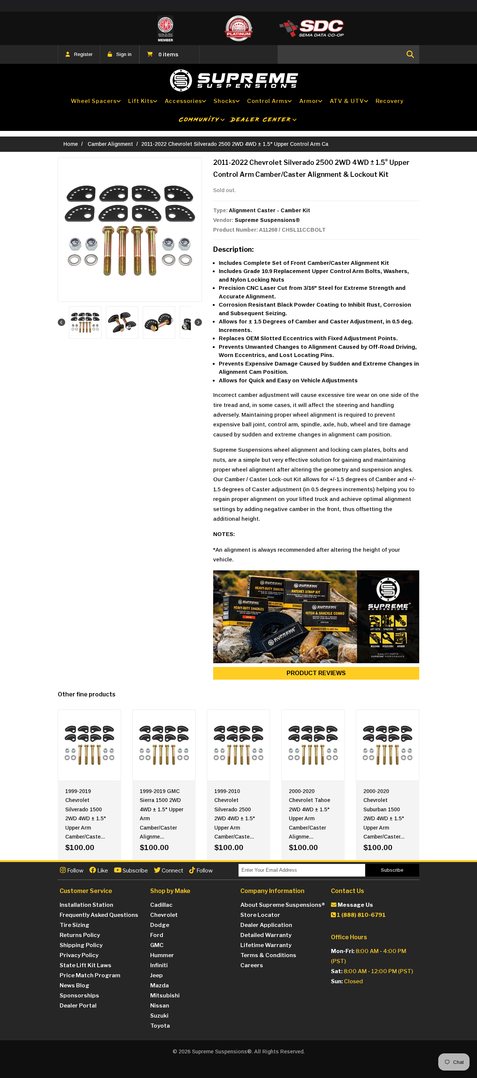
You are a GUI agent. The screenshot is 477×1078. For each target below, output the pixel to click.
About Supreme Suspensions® (282, 905)
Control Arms (267, 101)
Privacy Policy (79, 955)
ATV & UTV (347, 101)
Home (70, 144)
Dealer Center (261, 119)
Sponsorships (79, 995)
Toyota (160, 1025)
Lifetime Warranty (265, 945)
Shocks (225, 101)
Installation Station (86, 905)
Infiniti (159, 965)
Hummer (162, 955)
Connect (172, 870)
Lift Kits (140, 101)
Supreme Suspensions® (267, 220)
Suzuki (159, 1015)
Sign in (124, 54)
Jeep (156, 975)
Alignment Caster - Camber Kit (269, 210)
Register (83, 54)
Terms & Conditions (268, 955)
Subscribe (134, 870)
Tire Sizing (74, 925)
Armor (308, 101)
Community (199, 119)
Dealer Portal (78, 1005)
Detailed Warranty (265, 935)
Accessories (183, 101)
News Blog (74, 985)
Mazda (159, 985)
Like (102, 870)
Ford (156, 935)
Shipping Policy (81, 945)
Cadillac (161, 905)
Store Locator (260, 915)
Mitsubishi (165, 995)
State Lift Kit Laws (85, 965)
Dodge (159, 925)
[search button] (410, 54)
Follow (74, 870)
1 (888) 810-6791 (361, 915)
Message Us (355, 905)
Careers (251, 965)
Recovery (390, 101)
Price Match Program (90, 975)
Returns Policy (80, 935)
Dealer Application (266, 925)
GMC (157, 945)
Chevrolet (164, 915)
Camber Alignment (110, 144)
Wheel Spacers (94, 101)
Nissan (159, 1005)
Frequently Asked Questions (99, 915)
